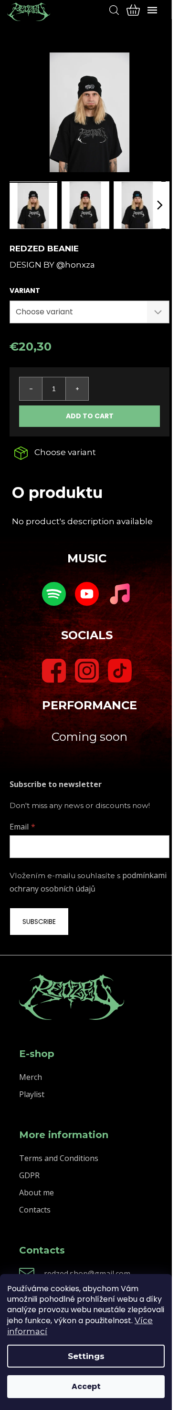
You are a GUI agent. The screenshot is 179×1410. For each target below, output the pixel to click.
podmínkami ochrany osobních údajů (88, 882)
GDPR (29, 1175)
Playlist (31, 1094)
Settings (86, 1356)
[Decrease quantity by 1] (31, 388)
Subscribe (39, 921)
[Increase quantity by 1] (76, 388)
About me (36, 1192)
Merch (30, 1077)
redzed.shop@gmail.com (87, 1273)
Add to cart (90, 416)
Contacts (35, 1209)
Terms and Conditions (58, 1158)
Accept (86, 1386)
